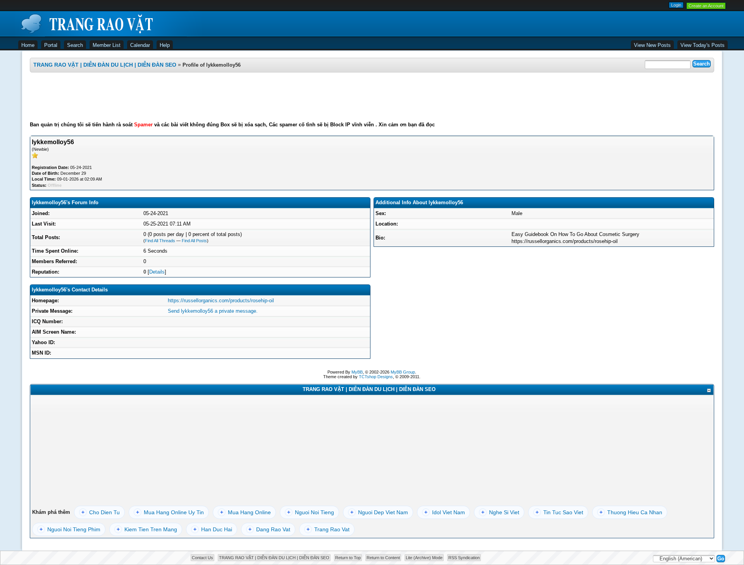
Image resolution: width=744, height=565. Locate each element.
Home (27, 45)
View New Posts (652, 45)
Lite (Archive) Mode (424, 557)
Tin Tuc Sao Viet (559, 512)
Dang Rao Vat (269, 529)
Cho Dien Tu (100, 512)
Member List (107, 45)
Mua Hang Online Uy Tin (170, 512)
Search (75, 45)
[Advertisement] (372, 96)
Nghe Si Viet (500, 512)
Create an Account (706, 5)
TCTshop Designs (376, 376)
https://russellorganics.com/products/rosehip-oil (221, 300)
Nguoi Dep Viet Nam (379, 512)
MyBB (357, 372)
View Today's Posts (702, 45)
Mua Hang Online (245, 512)
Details (157, 272)
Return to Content (383, 557)
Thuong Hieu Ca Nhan (630, 512)
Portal (50, 45)
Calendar (140, 45)
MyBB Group (403, 372)
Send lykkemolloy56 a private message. (213, 311)
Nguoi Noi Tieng (310, 512)
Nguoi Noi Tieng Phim (70, 529)
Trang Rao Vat (328, 529)
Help (165, 45)
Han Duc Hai (212, 529)
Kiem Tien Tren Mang (147, 529)
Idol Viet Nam (444, 512)
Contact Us (202, 557)
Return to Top (348, 557)
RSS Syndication (464, 557)
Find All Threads (160, 240)
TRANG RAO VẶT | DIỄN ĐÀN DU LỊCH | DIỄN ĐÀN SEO (104, 65)
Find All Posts (194, 240)
